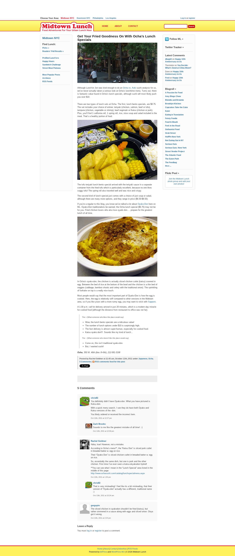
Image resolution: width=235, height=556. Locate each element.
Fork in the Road (172, 126)
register (192, 18)
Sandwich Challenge (51, 65)
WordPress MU (118, 552)
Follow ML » (176, 39)
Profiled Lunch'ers (50, 58)
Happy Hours (48, 61)
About (118, 26)
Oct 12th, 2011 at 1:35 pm (101, 477)
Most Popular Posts (51, 75)
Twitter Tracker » (174, 47)
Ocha (150, 359)
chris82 (94, 398)
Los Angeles (111, 18)
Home (105, 26)
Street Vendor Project (175, 151)
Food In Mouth (171, 122)
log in (89, 530)
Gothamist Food (172, 129)
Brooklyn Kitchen (173, 104)
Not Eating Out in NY (174, 140)
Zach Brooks (99, 424)
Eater (167, 111)
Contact (133, 26)
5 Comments (85, 362)
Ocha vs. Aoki (129, 88)
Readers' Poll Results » (53, 51)
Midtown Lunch (67, 27)
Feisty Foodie (171, 118)
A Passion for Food (173, 93)
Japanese (142, 359)
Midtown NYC (67, 18)
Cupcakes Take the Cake (176, 107)
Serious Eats (171, 144)
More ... (168, 166)
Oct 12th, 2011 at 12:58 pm (103, 431)
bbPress (103, 552)
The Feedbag (171, 162)
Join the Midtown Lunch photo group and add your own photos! (179, 181)
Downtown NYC (83, 18)
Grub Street (170, 133)
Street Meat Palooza (51, 68)
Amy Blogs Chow (173, 96)
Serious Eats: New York (176, 148)
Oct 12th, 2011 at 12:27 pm (101, 418)
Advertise (122, 549)
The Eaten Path (172, 159)
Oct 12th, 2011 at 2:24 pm (101, 518)
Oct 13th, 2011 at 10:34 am (103, 495)
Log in (183, 18)
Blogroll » (170, 89)
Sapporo (152, 302)
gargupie (95, 505)
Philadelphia (98, 18)
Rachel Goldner (98, 441)
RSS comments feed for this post (110, 362)
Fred (167, 78)
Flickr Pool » (172, 173)
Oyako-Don (143, 204)
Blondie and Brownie (174, 100)
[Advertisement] (56, 100)
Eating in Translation (174, 115)
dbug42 (168, 59)
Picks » (45, 48)
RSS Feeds (47, 81)
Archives (46, 78)
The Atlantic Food (173, 155)
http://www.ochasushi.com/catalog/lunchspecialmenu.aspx (118, 473)
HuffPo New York (172, 137)
